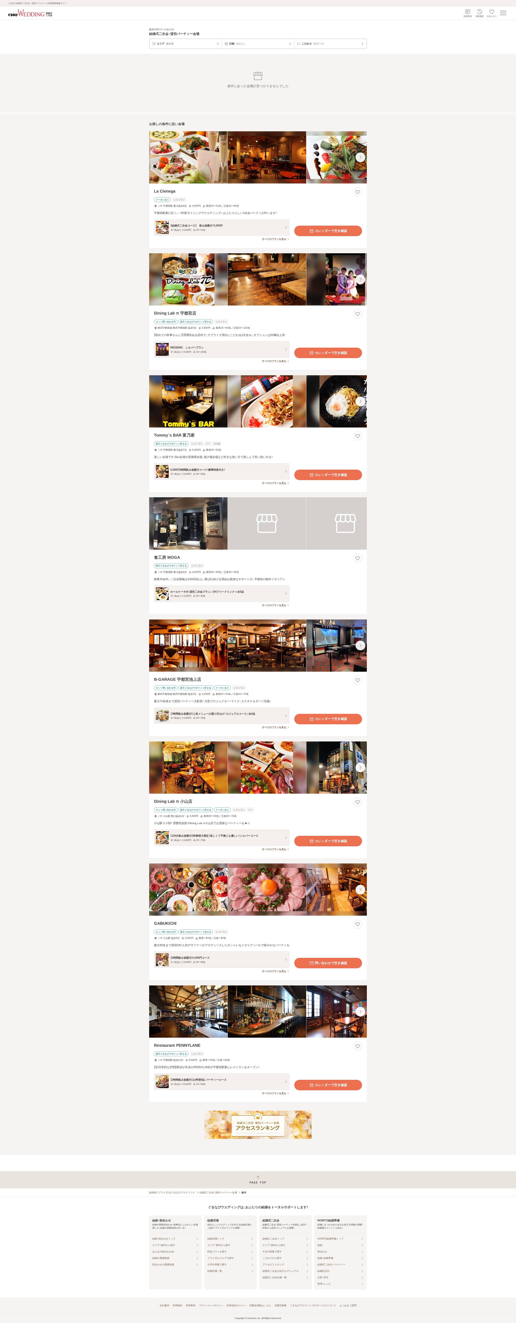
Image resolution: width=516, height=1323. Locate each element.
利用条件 (191, 1305)
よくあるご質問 (347, 1305)
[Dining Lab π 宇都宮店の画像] (258, 279)
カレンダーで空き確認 (331, 230)
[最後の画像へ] (360, 157)
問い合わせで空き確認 (331, 963)
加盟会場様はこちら (260, 1305)
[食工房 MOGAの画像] (258, 523)
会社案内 (164, 1305)
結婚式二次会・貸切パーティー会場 (218, 1192)
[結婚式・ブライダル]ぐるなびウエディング (172, 1192)
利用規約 (177, 1305)
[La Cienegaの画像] (258, 157)
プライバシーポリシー (211, 1305)
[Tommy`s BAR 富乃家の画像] (258, 401)
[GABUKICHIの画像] (258, 889)
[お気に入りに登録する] (357, 192)
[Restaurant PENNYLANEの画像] (258, 1011)
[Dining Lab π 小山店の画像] (258, 767)
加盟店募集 (281, 1305)
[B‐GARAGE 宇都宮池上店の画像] (258, 645)
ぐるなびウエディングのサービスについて (313, 1305)
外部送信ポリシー (236, 1305)
